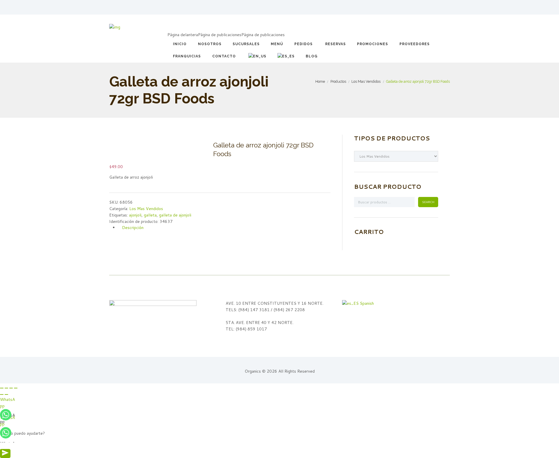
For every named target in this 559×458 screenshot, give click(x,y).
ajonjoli (135, 215)
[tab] (224, 228)
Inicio (180, 44)
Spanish (366, 303)
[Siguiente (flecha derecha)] (6, 394)
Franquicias (187, 56)
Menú (277, 44)
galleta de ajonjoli (175, 215)
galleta (150, 215)
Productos (338, 81)
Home (320, 81)
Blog (312, 56)
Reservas (335, 44)
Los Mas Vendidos (366, 81)
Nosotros (210, 44)
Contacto (224, 56)
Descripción (133, 227)
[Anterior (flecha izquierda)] (1, 394)
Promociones (372, 44)
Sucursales (246, 44)
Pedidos (303, 44)
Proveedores (414, 44)
